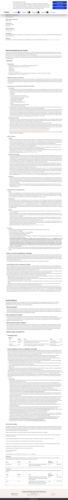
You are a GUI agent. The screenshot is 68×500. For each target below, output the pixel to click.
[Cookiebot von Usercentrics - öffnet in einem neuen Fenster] (6, 12)
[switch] (28, 12)
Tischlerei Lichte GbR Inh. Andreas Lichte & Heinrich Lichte (34, 491)
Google (18, 481)
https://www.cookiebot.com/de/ (31, 152)
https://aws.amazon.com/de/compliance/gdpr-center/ (19, 129)
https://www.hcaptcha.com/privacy (37, 224)
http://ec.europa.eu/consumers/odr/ (53, 39)
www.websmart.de (9, 30)
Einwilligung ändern (9, 451)
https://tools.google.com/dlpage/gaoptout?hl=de (18, 411)
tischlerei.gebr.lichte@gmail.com (13, 15)
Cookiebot (29, 454)
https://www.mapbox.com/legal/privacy (53, 174)
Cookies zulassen (60, 2)
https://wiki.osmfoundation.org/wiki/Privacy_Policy (29, 174)
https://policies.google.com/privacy (39, 420)
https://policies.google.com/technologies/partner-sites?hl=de (20, 418)
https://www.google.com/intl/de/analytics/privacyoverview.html (46, 418)
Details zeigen (52, 12)
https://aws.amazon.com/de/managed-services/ (37, 129)
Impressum (53, 493)
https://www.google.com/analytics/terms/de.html (47, 416)
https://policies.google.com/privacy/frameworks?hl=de (35, 391)
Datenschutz (53, 494)
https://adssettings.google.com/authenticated (36, 419)
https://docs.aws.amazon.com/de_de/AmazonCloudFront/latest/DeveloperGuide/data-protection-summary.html (29, 130)
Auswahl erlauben (60, 5)
